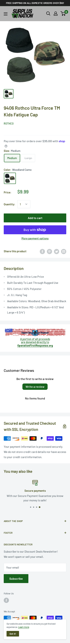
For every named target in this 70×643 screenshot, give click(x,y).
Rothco (9, 123)
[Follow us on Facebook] (6, 600)
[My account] (55, 14)
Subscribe (16, 578)
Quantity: (9, 204)
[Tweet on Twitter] (56, 251)
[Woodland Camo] (10, 178)
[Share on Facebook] (42, 251)
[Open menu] (5, 13)
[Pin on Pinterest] (49, 251)
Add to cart (35, 218)
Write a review (35, 386)
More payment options (35, 238)
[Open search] (48, 14)
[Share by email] (63, 251)
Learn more (23, 627)
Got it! (13, 633)
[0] (63, 13)
